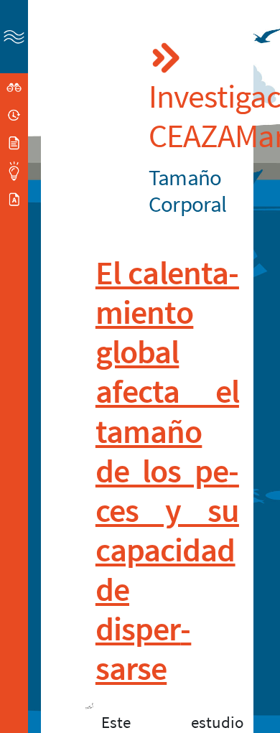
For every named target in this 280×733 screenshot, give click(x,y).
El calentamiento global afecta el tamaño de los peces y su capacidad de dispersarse (167, 470)
